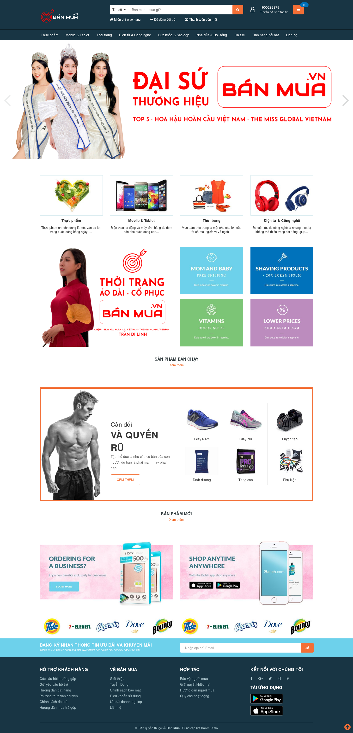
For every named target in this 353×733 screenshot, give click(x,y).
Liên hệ (291, 34)
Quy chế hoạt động (194, 695)
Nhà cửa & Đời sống (211, 34)
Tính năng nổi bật (265, 34)
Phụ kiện (290, 479)
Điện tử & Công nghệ (135, 34)
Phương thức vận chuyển (59, 695)
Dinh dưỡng (202, 479)
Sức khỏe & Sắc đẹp (173, 34)
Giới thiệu (117, 678)
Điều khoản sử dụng (125, 695)
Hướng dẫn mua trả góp (58, 707)
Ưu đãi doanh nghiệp (126, 701)
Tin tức (239, 34)
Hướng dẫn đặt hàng (55, 690)
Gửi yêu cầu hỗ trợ (54, 684)
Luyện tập (290, 438)
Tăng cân (245, 479)
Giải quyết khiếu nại (195, 684)
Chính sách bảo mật (125, 690)
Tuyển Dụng (119, 684)
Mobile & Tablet (77, 34)
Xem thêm (176, 365)
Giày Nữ (245, 438)
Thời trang (104, 34)
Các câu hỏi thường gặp (58, 678)
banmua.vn (209, 728)
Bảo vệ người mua (194, 678)
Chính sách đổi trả (53, 701)
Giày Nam (202, 438)
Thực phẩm (49, 34)
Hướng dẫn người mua (197, 690)
